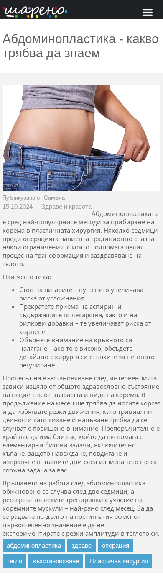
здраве (81, 545)
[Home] (35, 12)
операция (115, 545)
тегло (14, 561)
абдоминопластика (34, 545)
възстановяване (56, 561)
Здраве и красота (66, 206)
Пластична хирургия (118, 561)
